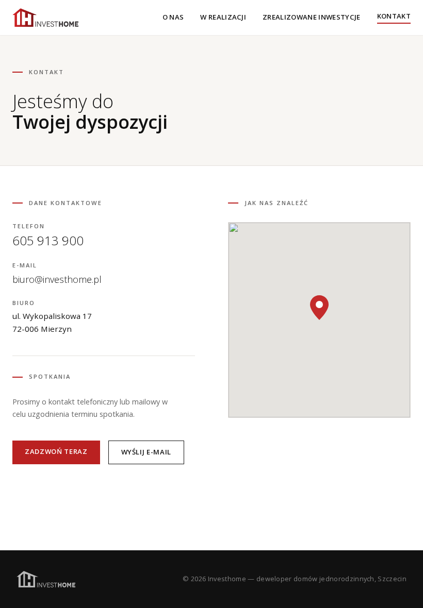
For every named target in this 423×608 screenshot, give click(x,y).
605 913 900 (48, 240)
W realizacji (223, 17)
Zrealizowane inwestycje (312, 17)
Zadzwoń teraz (56, 451)
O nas (173, 17)
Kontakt (394, 16)
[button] (319, 307)
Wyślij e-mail (146, 452)
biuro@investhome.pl (57, 279)
